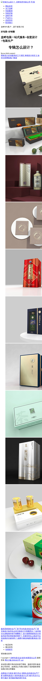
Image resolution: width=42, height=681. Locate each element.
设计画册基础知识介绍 (32, 633)
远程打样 (9, 16)
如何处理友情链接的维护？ (12, 636)
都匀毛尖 (17, 673)
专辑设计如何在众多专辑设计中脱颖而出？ (18, 631)
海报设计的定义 (31, 55)
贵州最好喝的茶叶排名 (17, 678)
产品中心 (9, 18)
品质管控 (9, 20)
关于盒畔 (9, 8)
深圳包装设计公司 (21, 676)
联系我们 (9, 23)
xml (22, 660)
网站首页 (9, 6)
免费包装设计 (8, 676)
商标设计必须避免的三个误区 (13, 55)
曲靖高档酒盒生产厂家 (10, 629)
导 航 (33, 2)
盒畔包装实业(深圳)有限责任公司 (23, 658)
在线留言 (9, 649)
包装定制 (9, 13)
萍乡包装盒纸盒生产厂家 (29, 629)
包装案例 (9, 11)
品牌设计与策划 (7, 673)
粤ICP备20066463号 (12, 660)
